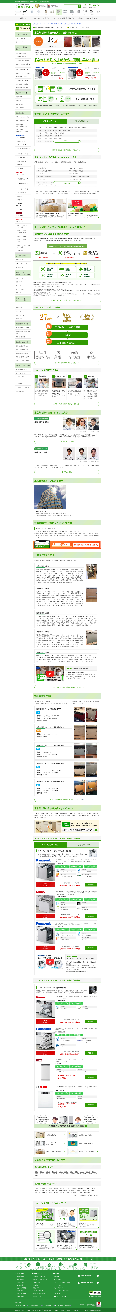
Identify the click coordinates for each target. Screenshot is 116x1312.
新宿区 (94, 1172)
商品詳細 (90, 884)
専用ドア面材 (21, 250)
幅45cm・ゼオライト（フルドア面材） (22, 231)
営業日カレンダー (22, 1296)
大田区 (61, 1172)
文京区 (90, 1173)
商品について (19, 259)
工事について (19, 267)
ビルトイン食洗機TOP (22, 38)
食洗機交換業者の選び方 (22, 327)
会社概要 (56, 1277)
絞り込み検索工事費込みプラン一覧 (22, 130)
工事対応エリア (20, 100)
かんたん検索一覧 (38, 1290)
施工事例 (18, 285)
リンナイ (19, 380)
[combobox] (71, 6)
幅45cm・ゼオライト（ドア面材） (22, 226)
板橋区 (48, 1172)
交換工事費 (19, 97)
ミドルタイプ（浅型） (83, 845)
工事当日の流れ (20, 108)
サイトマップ (19, 42)
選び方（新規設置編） (23, 60)
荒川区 (42, 1172)
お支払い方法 (20, 1290)
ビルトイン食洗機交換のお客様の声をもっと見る (65, 687)
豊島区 (73, 1173)
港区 (95, 1173)
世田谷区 (48, 1173)
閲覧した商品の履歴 (39, 1293)
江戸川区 (54, 1172)
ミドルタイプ (21, 209)
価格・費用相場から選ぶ (22, 120)
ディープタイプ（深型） (51, 845)
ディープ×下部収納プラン (23, 149)
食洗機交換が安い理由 (22, 87)
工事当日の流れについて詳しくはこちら (66, 404)
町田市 (68, 1192)
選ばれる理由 (58, 1279)
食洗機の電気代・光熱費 (22, 357)
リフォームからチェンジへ (61, 1290)
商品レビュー (19, 293)
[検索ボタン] (79, 6)
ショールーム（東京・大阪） (62, 1282)
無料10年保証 (19, 104)
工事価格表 (20, 1285)
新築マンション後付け (23, 80)
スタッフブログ (20, 289)
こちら (66, 515)
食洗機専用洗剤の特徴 (22, 353)
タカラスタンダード (21, 315)
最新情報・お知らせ (39, 1277)
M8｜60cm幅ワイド (22, 157)
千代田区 (61, 1173)
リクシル (18, 311)
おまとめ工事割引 (22, 1288)
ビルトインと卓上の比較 (22, 360)
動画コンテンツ (20, 278)
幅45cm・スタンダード (23, 236)
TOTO (17, 304)
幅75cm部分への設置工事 (22, 84)
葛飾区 (66, 1172)
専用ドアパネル (21, 168)
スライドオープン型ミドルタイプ (22, 179)
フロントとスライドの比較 (23, 73)
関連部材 (19, 164)
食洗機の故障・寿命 (21, 369)
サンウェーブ (19, 318)
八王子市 (78, 1190)
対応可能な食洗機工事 (22, 69)
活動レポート (58, 1293)
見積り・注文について (22, 263)
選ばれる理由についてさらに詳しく (66, 363)
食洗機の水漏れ (20, 391)
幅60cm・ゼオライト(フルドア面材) (23, 246)
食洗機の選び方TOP (21, 53)
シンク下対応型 (21, 192)
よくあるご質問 (21, 1293)
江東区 (76, 1172)
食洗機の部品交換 (20, 337)
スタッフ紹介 (58, 1285)
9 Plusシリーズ (21, 141)
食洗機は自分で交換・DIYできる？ (23, 332)
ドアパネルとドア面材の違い (23, 65)
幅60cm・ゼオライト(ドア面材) (23, 240)
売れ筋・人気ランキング (40, 1279)
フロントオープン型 (22, 154)
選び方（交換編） (22, 56)
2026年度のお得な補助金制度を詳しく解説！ (48, 27)
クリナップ (19, 307)
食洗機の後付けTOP (21, 76)
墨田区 (42, 1173)
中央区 (68, 1173)
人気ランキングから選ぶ (22, 117)
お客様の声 (19, 282)
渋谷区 (88, 1172)
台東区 (55, 1173)
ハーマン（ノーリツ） (23, 387)
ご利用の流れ (20, 1277)
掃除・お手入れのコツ (22, 349)
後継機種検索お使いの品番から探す (22, 125)
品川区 (82, 1172)
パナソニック (21, 376)
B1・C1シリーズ (21, 144)
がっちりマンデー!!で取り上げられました (81, 27)
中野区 (79, 1173)
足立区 (36, 1172)
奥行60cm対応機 (21, 161)
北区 (71, 1172)
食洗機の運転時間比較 (22, 346)
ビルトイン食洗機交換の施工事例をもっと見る (65, 799)
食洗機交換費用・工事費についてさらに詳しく (66, 300)
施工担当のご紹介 (66, 472)
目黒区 (36, 1175)
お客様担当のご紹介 (66, 441)
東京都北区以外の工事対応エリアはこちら (66, 150)
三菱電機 (19, 384)
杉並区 (36, 1173)
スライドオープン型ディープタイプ (22, 184)
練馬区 (85, 1173)
